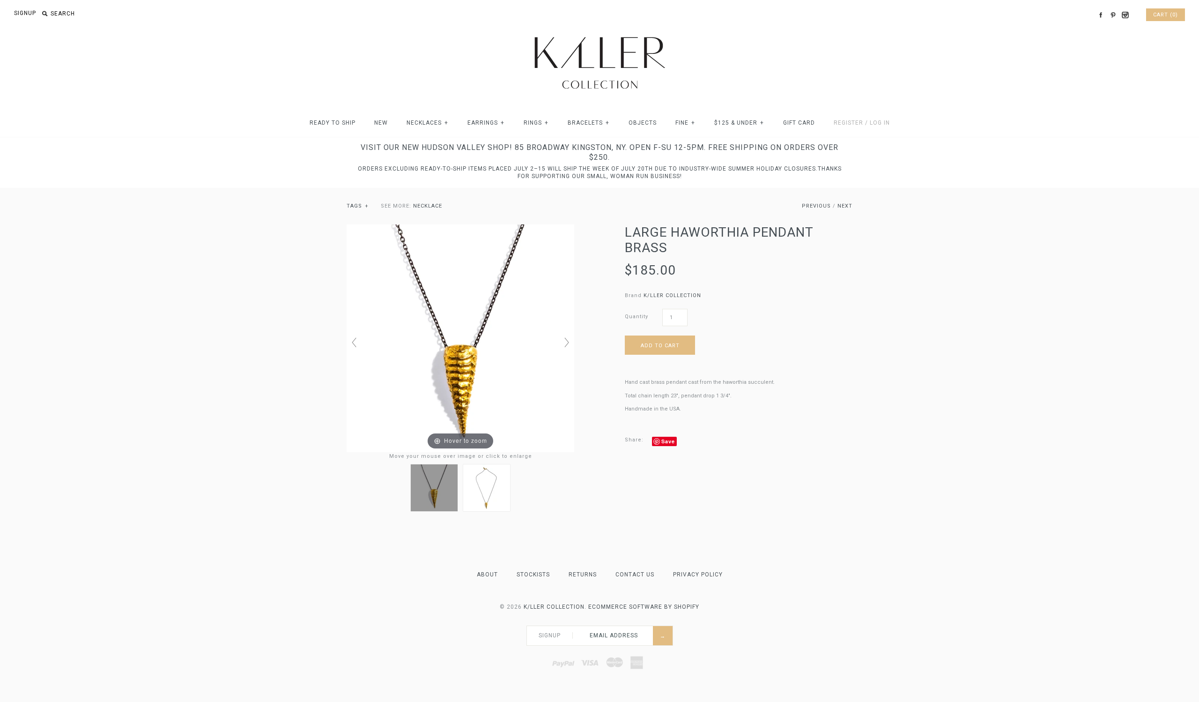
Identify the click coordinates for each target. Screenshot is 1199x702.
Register (848, 122)
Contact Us (634, 574)
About (487, 574)
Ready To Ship (332, 122)
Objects (643, 122)
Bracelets (588, 122)
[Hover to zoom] (460, 338)
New (381, 122)
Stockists (533, 574)
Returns (583, 574)
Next (844, 206)
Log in (880, 122)
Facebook (1100, 15)
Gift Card (799, 122)
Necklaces (427, 122)
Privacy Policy (698, 574)
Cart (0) (1165, 15)
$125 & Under (739, 122)
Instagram (1125, 15)
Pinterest (1113, 15)
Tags (358, 206)
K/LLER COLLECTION (672, 295)
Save (668, 441)
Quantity (636, 317)
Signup (25, 13)
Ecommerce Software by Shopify (643, 607)
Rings (536, 122)
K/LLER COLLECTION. (555, 607)
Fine (685, 122)
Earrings (485, 122)
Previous (816, 206)
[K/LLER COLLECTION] (599, 34)
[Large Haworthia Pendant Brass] (434, 487)
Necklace (427, 206)
